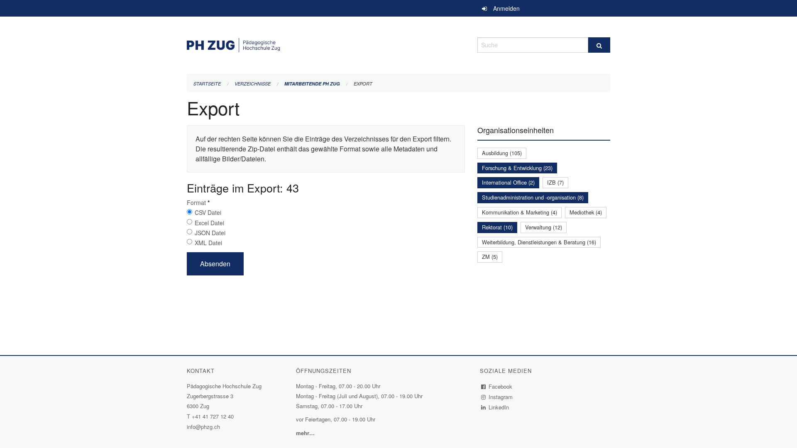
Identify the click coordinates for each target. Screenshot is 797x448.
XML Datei (208, 243)
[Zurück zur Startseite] (326, 44)
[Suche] (599, 45)
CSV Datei (208, 212)
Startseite (207, 83)
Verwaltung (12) (543, 227)
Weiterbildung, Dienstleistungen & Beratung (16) (539, 242)
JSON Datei (210, 233)
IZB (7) (555, 182)
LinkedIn (499, 407)
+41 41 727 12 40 (213, 416)
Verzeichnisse (253, 83)
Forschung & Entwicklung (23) (517, 168)
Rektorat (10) (497, 227)
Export (363, 83)
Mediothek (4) (586, 212)
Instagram (501, 397)
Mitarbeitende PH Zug (312, 83)
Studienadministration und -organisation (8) (533, 197)
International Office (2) (508, 182)
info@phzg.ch (203, 427)
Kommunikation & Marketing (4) (519, 212)
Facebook (500, 386)
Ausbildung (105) (502, 153)
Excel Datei (209, 223)
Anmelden (506, 8)
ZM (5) (490, 257)
